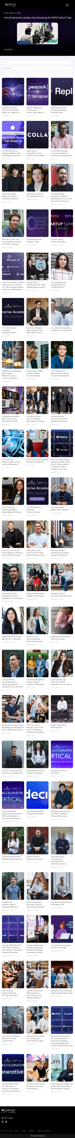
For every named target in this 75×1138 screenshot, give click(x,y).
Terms (17, 1131)
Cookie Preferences (39, 1136)
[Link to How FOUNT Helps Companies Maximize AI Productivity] (37, 448)
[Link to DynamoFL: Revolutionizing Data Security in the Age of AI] (13, 759)
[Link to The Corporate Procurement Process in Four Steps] (62, 933)
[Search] (72, 62)
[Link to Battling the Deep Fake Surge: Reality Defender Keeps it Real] (62, 979)
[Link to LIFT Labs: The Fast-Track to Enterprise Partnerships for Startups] (37, 406)
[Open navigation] (67, 5)
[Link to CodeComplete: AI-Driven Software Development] (37, 759)
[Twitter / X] (2, 1121)
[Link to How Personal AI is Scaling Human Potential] (62, 495)
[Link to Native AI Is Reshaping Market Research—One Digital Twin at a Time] (37, 317)
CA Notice (31, 1131)
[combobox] (35, 62)
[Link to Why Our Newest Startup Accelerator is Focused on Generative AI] (37, 1073)
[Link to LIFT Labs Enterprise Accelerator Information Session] (13, 317)
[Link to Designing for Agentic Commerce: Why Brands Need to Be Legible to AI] (13, 97)
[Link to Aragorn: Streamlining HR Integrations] (62, 713)
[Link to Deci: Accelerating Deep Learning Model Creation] (37, 799)
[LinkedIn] (6, 1121)
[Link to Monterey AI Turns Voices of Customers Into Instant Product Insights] (37, 1025)
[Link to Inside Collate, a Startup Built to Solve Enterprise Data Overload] (37, 140)
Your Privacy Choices (43, 1131)
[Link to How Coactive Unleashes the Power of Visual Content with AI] (13, 1025)
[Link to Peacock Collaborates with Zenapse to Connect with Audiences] (37, 97)
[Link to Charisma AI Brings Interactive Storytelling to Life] (62, 890)
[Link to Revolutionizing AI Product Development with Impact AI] (13, 845)
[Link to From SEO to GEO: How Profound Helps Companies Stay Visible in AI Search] (13, 229)
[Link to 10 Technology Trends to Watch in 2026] (37, 227)
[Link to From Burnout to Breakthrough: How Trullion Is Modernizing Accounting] (37, 272)
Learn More (8, 49)
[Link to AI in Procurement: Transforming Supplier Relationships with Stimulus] (13, 497)
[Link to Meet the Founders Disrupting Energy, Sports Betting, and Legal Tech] (62, 540)
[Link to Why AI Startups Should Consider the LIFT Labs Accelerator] (13, 980)
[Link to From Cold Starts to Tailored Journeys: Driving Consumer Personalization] (62, 360)
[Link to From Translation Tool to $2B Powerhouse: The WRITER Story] (62, 272)
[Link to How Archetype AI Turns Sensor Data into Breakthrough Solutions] (62, 406)
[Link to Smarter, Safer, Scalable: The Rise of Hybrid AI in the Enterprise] (37, 360)
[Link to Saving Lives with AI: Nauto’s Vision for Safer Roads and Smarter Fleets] (37, 540)
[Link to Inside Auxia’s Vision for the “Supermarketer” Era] (37, 182)
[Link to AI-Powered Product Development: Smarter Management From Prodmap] (13, 583)
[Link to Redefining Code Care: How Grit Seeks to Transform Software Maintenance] (62, 800)
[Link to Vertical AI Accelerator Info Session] (62, 759)
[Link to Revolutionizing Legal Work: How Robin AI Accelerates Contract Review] (62, 669)
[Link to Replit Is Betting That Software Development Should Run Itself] (62, 97)
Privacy (23, 1131)
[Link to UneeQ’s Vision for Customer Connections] (37, 845)
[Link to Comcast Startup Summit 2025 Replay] (62, 227)
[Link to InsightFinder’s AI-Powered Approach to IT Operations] (13, 625)
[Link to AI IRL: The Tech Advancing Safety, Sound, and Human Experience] (13, 449)
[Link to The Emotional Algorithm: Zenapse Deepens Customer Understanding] (37, 669)
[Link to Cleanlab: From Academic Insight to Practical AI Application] (13, 891)
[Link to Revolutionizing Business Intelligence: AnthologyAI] (37, 582)
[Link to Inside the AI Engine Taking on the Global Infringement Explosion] (13, 183)
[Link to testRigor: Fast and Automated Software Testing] (62, 582)
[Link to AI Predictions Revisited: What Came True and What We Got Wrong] (13, 406)
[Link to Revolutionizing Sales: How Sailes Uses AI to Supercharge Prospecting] (37, 891)
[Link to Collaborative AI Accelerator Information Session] (62, 625)
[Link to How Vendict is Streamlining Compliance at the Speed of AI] (62, 316)
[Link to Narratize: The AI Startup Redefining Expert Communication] (37, 626)
